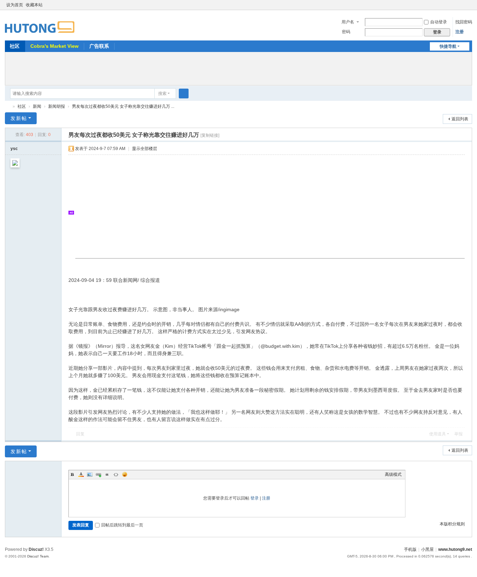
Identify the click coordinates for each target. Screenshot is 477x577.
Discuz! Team (38, 556)
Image (89, 474)
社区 (15, 46)
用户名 (348, 22)
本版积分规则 (452, 524)
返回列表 (460, 119)
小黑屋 (427, 549)
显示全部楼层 (144, 148)
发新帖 (18, 118)
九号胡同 (7, 107)
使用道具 (437, 434)
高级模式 (393, 474)
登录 (254, 498)
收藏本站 (34, 4)
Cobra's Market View (54, 46)
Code (115, 474)
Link (98, 474)
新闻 (37, 106)
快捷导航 (448, 46)
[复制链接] (209, 135)
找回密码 (463, 22)
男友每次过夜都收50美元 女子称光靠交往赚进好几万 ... (123, 106)
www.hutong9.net (455, 549)
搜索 (162, 93)
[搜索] (184, 93)
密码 (346, 31)
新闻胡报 (56, 106)
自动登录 (438, 22)
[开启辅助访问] (462, 5)
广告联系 (99, 46)
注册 (459, 31)
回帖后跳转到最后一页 (122, 525)
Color (81, 474)
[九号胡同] (39, 23)
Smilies (124, 474)
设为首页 (14, 4)
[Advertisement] (238, 67)
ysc (14, 148)
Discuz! (36, 549)
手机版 (410, 549)
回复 (80, 434)
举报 (458, 434)
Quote (107, 474)
